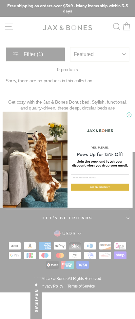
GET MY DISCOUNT (99, 187)
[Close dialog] (129, 114)
